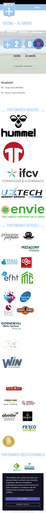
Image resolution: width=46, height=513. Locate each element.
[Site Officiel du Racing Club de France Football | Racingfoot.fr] (2, 7)
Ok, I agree (22, 499)
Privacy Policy (23, 504)
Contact (31, 512)
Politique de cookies (19, 512)
